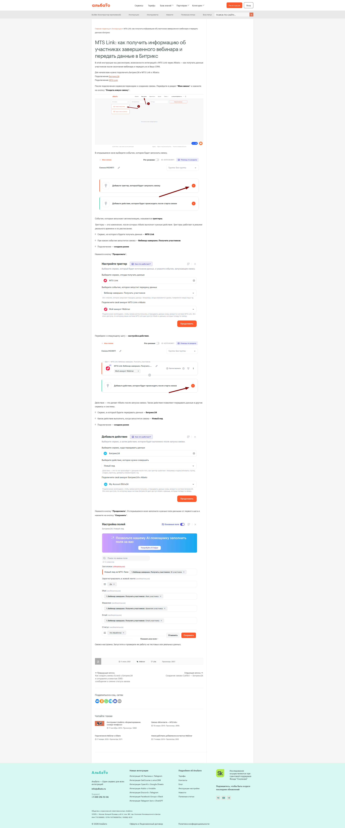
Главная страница (102, 28)
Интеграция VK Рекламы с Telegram (146, 775)
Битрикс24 (114, 76)
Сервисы (139, 5)
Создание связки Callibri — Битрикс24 (184, 675)
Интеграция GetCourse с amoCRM (145, 779)
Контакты (183, 779)
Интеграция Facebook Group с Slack (146, 796)
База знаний (165, 5)
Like (154, 661)
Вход (248, 5)
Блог (181, 784)
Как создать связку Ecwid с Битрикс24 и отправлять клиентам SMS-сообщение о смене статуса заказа (114, 678)
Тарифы (151, 5)
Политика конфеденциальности (193, 823)
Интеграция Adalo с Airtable (143, 788)
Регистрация (234, 5)
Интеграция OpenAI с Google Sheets (146, 784)
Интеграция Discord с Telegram (144, 792)
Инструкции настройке (189, 788)
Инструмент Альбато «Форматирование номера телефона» (123, 723)
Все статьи (207, 14)
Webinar (142, 661)
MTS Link (113, 79)
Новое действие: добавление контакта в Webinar (171, 735)
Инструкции (134, 14)
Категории (197, 5)
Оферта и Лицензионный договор (146, 823)
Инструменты (152, 14)
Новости (169, 14)
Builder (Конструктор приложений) (106, 14)
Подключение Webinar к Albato (108, 735)
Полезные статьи (188, 14)
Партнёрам (182, 5)
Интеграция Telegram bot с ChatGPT (146, 800)
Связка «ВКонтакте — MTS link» (164, 722)
